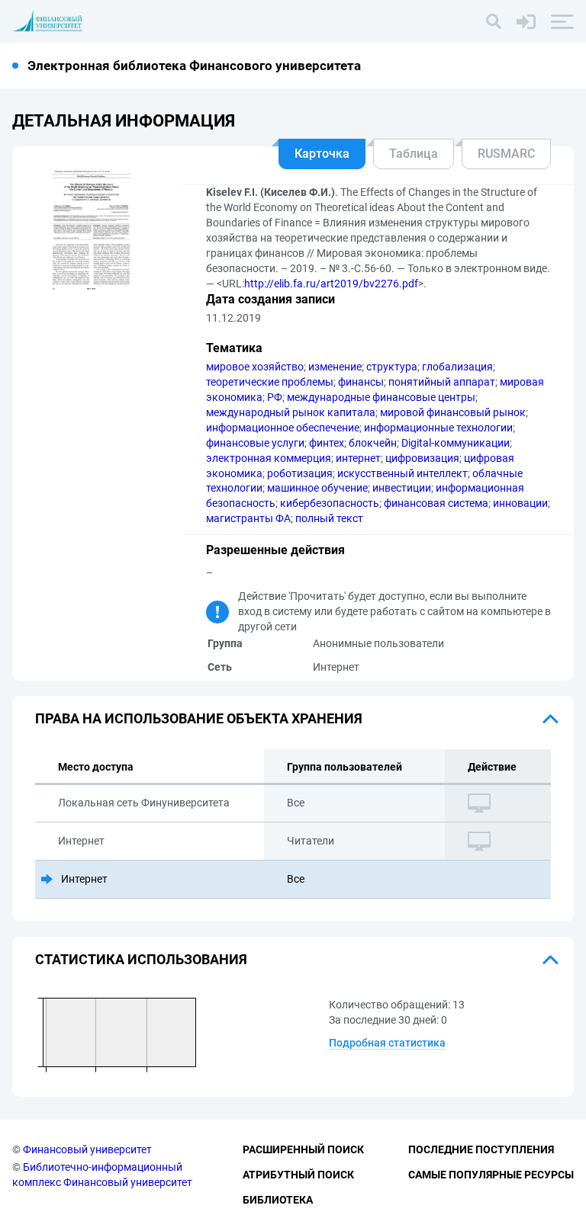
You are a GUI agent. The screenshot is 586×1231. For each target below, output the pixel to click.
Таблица (413, 153)
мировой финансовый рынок (453, 412)
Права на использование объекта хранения (198, 718)
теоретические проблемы (269, 382)
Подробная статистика (387, 1043)
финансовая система (436, 503)
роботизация (300, 473)
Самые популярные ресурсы (491, 1174)
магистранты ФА (248, 518)
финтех (326, 443)
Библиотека (278, 1200)
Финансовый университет (87, 1149)
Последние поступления (481, 1149)
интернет (358, 458)
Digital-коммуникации (455, 443)
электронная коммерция (268, 458)
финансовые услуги (255, 443)
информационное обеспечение (282, 428)
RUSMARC (506, 153)
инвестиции (401, 488)
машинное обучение (317, 488)
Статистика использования (141, 959)
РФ (274, 397)
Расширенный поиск (303, 1149)
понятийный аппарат (441, 382)
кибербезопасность (329, 503)
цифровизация (422, 458)
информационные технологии (438, 428)
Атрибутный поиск (298, 1174)
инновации (520, 503)
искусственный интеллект (402, 473)
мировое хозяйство (255, 367)
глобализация (457, 367)
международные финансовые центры (381, 397)
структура (391, 367)
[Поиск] (493, 21)
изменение (335, 367)
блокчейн (373, 443)
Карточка (322, 153)
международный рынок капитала (290, 412)
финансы (361, 382)
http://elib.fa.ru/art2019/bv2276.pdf (331, 283)
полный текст (329, 518)
